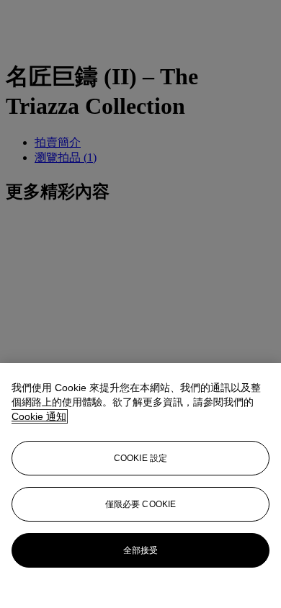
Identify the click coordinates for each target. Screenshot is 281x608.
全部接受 (140, 550)
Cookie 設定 (140, 458)
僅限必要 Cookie (140, 504)
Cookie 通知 (39, 416)
